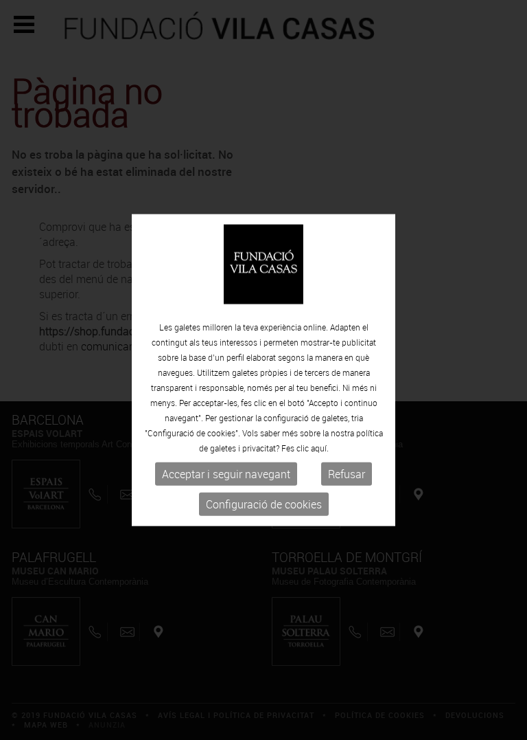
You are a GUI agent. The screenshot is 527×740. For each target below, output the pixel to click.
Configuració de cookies (264, 504)
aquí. (320, 447)
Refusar (346, 474)
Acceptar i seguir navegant (226, 474)
